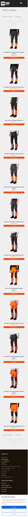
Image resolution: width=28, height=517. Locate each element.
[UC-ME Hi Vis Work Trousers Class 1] (14, 141)
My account (3, 483)
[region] (14, 506)
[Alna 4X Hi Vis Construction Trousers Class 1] (14, 174)
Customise (14, 510)
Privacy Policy (4, 489)
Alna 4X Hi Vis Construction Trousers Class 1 (14, 187)
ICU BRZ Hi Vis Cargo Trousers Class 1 (14, 87)
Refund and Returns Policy (6, 487)
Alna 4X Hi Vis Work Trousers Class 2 (14, 426)
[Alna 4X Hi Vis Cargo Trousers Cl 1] (14, 108)
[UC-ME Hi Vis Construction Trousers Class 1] (14, 344)
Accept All (14, 507)
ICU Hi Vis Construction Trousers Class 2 (14, 289)
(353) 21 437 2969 (4, 459)
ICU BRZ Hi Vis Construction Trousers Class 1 (14, 53)
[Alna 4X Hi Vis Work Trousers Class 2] (14, 413)
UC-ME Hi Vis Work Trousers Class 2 (14, 323)
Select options (14, 57)
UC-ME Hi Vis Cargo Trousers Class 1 (14, 255)
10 (12, 23)
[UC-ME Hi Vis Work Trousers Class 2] (14, 310)
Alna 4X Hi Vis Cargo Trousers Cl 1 (14, 120)
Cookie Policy (4, 491)
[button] (21, 3)
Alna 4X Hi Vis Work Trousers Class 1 (14, 221)
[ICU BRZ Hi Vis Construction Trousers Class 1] (14, 40)
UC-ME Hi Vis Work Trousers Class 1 (14, 153)
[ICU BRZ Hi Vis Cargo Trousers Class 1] (14, 74)
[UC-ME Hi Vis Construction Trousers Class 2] (14, 379)
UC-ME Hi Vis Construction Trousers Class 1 (14, 357)
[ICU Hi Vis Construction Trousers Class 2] (14, 276)
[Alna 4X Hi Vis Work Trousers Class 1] (14, 209)
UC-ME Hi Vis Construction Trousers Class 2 (14, 392)
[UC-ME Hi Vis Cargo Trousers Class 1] (14, 242)
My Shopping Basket (5, 485)
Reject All (14, 514)
